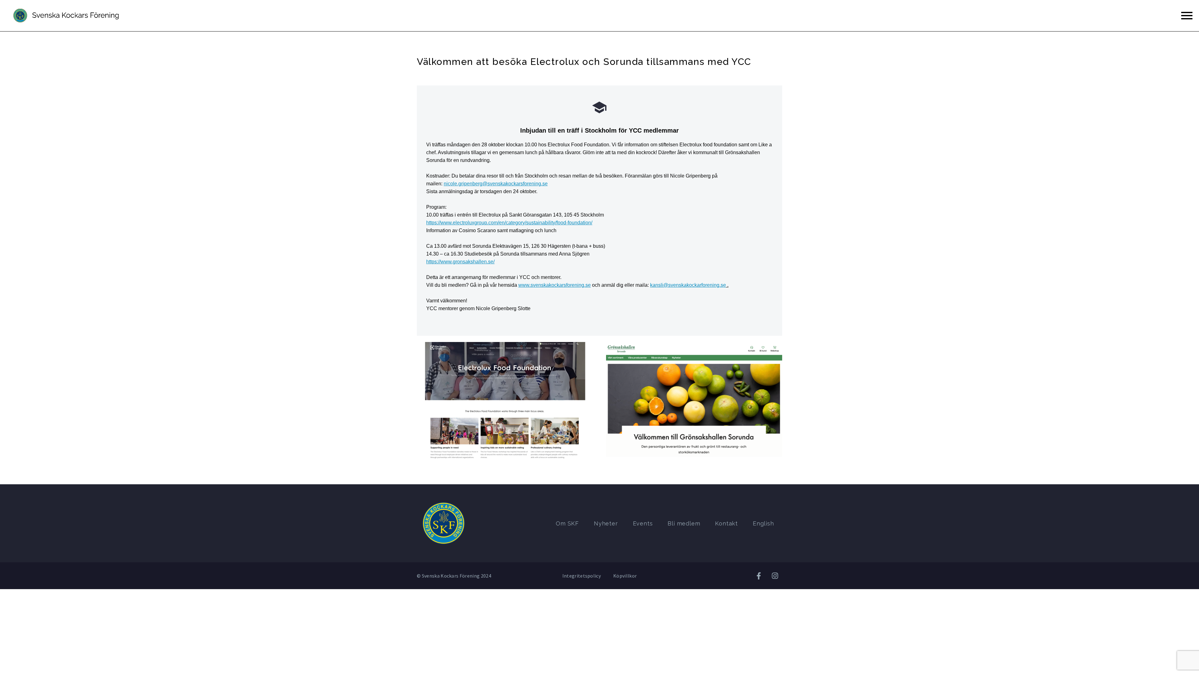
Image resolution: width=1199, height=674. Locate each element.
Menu (1186, 15)
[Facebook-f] (759, 576)
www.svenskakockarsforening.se (554, 285)
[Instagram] (775, 576)
